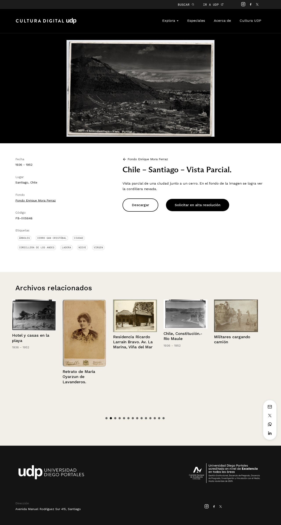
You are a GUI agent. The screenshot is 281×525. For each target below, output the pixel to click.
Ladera (66, 247)
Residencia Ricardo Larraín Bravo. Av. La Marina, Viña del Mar (82, 341)
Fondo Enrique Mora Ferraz (35, 200)
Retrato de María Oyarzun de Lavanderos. (28, 376)
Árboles (24, 238)
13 (159, 418)
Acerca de (222, 20)
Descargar (140, 205)
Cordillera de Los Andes (36, 247)
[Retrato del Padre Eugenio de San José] (236, 325)
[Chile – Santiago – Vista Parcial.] (140, 88)
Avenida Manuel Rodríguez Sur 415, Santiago (48, 509)
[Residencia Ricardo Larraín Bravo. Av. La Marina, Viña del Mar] (84, 316)
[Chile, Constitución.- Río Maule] (135, 314)
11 (150, 418)
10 (146, 418)
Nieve (82, 247)
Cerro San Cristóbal (52, 238)
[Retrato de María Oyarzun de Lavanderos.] (34, 333)
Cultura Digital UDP (46, 23)
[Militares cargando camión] (185, 316)
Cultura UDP (250, 20)
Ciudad (78, 238)
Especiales (196, 20)
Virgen (98, 247)
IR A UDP (212, 4)
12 (155, 418)
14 (163, 418)
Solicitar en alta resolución (197, 205)
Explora (169, 20)
